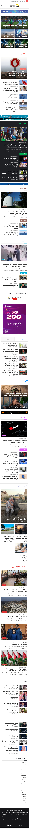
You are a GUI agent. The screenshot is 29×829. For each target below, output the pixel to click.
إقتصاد (25, 764)
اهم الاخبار (24, 771)
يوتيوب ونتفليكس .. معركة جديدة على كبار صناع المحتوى (15, 441)
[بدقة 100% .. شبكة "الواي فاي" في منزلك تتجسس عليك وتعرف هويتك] (23, 476)
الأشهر (7, 339)
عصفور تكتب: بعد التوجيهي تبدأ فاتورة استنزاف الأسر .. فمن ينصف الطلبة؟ (11, 710)
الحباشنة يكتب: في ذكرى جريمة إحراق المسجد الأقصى (11, 686)
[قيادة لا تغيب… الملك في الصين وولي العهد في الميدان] (23, 693)
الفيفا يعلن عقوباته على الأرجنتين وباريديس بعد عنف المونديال (15, 145)
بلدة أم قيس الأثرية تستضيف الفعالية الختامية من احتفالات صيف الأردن (11, 109)
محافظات (24, 794)
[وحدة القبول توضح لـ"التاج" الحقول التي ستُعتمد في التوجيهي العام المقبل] (21, 548)
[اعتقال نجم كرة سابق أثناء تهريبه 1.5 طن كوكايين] (23, 177)
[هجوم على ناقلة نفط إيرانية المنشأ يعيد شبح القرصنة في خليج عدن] (23, 232)
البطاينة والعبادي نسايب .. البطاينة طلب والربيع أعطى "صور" (15, 590)
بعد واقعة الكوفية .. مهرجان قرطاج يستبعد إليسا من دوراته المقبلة (16, 407)
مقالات (24, 796)
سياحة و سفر (23, 783)
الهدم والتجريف (14, 697)
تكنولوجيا (24, 777)
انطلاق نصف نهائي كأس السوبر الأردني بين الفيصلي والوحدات (21, 47)
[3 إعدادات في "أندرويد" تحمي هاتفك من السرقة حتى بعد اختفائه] (23, 454)
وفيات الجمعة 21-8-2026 (11, 729)
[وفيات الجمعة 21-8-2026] (23, 730)
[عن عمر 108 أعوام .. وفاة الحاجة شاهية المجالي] (23, 724)
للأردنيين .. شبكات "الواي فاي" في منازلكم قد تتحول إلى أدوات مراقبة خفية (10, 470)
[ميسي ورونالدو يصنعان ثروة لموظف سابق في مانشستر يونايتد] (23, 171)
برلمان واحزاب (23, 768)
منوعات (24, 800)
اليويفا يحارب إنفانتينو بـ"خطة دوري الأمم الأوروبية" (11, 159)
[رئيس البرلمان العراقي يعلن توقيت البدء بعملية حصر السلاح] (23, 102)
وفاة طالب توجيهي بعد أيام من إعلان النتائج (10, 742)
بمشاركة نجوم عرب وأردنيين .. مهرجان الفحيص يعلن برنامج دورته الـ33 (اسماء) (15, 394)
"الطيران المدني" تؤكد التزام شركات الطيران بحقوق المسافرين (8, 37)
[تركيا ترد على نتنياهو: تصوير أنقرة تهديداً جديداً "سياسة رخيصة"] (23, 82)
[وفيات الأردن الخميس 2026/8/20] (23, 736)
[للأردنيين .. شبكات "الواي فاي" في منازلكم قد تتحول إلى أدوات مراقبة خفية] (23, 469)
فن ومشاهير (23, 790)
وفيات (25, 802)
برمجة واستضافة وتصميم (17, 825)
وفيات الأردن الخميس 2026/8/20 (13, 736)
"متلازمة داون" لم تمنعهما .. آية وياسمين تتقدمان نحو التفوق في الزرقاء (10, 358)
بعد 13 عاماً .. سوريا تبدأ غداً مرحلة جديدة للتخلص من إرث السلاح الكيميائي (10, 226)
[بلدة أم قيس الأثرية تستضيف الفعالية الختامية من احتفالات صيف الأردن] (23, 107)
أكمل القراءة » (23, 153)
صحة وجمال (23, 785)
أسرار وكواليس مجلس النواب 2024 (11, 818)
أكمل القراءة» (23, 220)
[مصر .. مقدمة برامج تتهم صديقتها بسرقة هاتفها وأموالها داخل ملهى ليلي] (23, 277)
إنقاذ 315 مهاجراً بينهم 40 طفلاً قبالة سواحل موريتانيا (10, 97)
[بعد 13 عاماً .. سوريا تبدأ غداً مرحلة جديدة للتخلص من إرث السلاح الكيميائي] (23, 225)
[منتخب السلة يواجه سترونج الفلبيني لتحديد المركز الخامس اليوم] (23, 164)
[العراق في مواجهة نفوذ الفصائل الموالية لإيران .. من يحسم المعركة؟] (21, 529)
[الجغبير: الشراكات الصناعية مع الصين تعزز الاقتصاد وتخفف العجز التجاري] (23, 372)
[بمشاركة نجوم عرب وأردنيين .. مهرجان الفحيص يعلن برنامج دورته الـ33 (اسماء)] (14, 391)
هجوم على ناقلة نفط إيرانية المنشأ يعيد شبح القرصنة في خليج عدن (10, 234)
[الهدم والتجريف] (23, 698)
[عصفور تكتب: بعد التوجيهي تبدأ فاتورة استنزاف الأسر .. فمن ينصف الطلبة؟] (23, 710)
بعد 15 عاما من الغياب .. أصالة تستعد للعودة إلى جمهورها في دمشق (10, 351)
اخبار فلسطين (23, 766)
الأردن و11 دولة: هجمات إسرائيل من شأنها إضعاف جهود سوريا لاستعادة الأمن (16, 670)
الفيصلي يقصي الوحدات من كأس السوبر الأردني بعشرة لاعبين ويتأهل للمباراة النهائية (15, 27)
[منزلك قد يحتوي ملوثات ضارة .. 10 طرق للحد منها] (23, 345)
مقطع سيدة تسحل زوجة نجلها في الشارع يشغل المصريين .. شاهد (14, 265)
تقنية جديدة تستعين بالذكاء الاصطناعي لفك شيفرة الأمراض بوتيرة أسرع (10, 463)
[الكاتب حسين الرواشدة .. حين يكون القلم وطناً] (23, 704)
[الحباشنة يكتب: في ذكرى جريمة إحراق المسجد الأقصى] (23, 687)
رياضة (25, 781)
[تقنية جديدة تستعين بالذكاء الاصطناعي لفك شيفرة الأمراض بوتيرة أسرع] (23, 461)
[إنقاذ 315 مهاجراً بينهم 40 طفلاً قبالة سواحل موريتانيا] (23, 96)
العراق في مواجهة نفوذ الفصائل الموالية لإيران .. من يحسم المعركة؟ (21, 539)
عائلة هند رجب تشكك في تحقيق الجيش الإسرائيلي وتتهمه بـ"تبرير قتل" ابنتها (10, 90)
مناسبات (24, 798)
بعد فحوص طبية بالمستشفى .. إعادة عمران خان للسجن (10, 286)
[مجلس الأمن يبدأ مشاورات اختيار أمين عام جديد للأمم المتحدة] (23, 365)
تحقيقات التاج (23, 773)
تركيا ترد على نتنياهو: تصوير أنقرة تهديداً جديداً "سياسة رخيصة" (10, 83)
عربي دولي (24, 787)
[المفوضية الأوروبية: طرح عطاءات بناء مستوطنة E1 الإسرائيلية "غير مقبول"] (14, 68)
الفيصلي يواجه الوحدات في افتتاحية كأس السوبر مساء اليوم (8, 47)
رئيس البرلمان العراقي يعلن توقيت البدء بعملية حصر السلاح (10, 103)
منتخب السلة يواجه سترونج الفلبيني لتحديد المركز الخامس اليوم (11, 166)
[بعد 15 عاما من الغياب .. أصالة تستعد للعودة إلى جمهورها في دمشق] (23, 351)
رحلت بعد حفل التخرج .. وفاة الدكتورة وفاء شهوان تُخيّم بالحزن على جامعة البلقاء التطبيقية (11, 749)
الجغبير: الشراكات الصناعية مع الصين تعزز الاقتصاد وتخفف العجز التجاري (10, 372)
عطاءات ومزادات (22, 792)
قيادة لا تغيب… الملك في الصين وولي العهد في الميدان (10, 692)
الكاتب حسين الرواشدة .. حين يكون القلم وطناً (11, 704)
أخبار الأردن (24, 762)
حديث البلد (24, 779)
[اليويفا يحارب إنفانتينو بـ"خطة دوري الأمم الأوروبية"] (23, 158)
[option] (14, 32)
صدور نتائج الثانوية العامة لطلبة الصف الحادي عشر (16, 1)
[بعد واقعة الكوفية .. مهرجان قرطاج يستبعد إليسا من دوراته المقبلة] (14, 403)
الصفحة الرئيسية (24, 816)
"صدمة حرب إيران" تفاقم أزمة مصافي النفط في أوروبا (16, 212)
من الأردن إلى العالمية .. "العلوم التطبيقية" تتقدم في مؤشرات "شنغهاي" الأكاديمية (8, 539)
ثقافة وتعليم (23, 775)
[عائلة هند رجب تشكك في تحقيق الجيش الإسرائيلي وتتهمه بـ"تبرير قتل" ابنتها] (23, 88)
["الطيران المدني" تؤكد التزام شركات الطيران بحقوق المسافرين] (8, 33)
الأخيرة (21, 339)
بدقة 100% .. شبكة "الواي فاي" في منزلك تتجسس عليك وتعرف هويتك (10, 478)
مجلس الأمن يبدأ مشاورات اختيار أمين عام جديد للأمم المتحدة (11, 365)
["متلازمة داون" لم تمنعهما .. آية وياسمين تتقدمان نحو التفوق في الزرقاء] (23, 358)
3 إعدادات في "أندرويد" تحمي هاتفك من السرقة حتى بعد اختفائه (11, 456)
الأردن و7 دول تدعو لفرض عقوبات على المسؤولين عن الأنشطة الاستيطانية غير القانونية (14, 617)
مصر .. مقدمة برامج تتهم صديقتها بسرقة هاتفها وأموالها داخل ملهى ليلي (10, 279)
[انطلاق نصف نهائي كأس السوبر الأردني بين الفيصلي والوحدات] (21, 43)
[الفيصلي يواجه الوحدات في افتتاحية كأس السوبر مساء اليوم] (8, 43)
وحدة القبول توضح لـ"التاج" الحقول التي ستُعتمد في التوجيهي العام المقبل (21, 558)
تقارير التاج (21, 818)
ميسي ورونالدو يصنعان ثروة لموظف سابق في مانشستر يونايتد (10, 172)
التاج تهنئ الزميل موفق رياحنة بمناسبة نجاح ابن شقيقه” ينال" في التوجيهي (14, 643)
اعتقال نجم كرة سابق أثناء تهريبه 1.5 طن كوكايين (10, 178)
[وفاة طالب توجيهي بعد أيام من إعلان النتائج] (23, 742)
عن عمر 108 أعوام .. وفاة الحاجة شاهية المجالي (11, 724)
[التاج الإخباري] (14, 5)
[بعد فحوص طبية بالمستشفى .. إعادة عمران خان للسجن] (23, 285)
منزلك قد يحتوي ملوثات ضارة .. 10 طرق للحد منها (10, 344)
